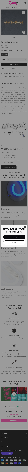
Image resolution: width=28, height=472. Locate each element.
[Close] (25, 227)
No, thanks (14, 242)
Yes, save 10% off (14, 237)
